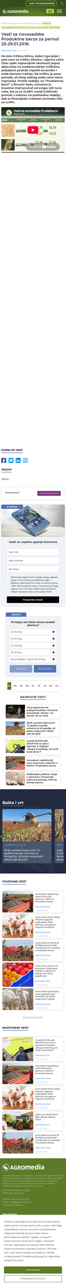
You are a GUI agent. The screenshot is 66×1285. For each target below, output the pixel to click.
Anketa (16, 614)
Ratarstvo (10, 845)
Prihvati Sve (33, 1270)
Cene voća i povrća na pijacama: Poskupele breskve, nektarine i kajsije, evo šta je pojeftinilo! (46, 971)
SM (27, 686)
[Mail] (25, 460)
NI (21, 686)
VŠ (39, 686)
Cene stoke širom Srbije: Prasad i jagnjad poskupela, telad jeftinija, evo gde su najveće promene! (48, 922)
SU (33, 686)
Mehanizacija (42, 1055)
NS (15, 686)
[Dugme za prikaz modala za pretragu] (62, 3)
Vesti (59, 845)
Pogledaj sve (33, 1017)
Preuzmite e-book (33, 599)
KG (50, 686)
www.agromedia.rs (13, 1205)
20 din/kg (16, 631)
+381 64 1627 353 (20, 1199)
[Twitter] (10, 460)
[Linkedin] (18, 460)
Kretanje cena (32, 23)
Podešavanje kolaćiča (33, 1279)
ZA (56, 686)
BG (9, 686)
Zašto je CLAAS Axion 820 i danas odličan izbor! (46, 1117)
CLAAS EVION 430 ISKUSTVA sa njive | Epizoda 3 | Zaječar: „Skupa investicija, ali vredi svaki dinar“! (46, 1045)
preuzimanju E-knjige (49, 585)
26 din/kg (16, 652)
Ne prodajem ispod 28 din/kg (28, 659)
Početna (5, 23)
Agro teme (17, 23)
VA (44, 686)
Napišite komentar (49, 493)
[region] (33, 1250)
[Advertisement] (33, 300)
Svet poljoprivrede (42, 3)
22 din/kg (16, 638)
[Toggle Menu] (59, 11)
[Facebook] (3, 460)
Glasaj (21, 668)
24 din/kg (16, 645)
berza (5, 479)
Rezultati (45, 668)
